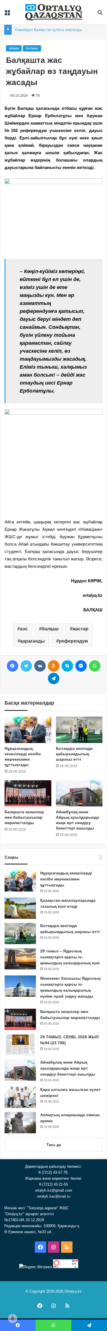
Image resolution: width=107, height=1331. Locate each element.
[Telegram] (53, 678)
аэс (24, 628)
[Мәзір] (7, 14)
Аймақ (14, 48)
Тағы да (54, 1145)
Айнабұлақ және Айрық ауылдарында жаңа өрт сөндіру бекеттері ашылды (67, 1068)
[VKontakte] (40, 666)
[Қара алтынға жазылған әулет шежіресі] (20, 1097)
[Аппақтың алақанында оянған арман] (20, 1122)
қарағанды (32, 641)
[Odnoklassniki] (53, 666)
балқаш (50, 628)
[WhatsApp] (94, 666)
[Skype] (67, 666)
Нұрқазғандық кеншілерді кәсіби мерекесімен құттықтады (66, 879)
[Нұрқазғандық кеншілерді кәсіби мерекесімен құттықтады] (28, 730)
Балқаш (32, 48)
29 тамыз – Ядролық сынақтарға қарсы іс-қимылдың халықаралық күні (70, 957)
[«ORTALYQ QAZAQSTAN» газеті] (53, 12)
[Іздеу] (100, 14)
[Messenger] (81, 666)
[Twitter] (26, 666)
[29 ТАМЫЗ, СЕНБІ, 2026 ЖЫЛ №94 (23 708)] (20, 1044)
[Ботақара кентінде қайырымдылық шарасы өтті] (79, 730)
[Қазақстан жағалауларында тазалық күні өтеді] (20, 908)
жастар (80, 628)
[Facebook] (12, 666)
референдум (73, 641)
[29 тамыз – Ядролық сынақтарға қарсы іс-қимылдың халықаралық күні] (20, 958)
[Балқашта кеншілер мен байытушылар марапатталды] (28, 793)
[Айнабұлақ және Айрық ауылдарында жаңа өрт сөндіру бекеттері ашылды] (79, 793)
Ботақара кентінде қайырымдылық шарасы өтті (74, 754)
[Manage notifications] (12, 1318)
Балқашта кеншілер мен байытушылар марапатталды (24, 817)
